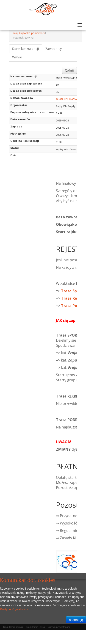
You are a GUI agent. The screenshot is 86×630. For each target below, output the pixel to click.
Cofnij (69, 70)
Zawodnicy (53, 48)
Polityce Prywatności (14, 609)
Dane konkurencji (25, 48)
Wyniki (17, 57)
